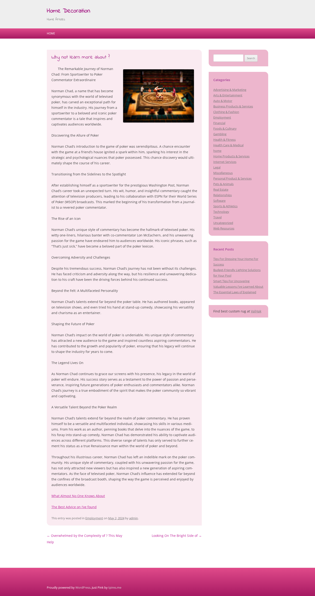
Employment (94, 518)
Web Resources (223, 228)
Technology (221, 212)
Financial (219, 123)
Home (51, 33)
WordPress (82, 587)
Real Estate (220, 189)
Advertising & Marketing (229, 90)
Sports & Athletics (225, 206)
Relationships (222, 195)
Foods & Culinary (225, 128)
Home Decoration (68, 11)
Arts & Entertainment (227, 95)
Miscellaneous (223, 173)
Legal (216, 167)
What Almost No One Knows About (78, 496)
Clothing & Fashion (226, 112)
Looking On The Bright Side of (177, 535)
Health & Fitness (224, 140)
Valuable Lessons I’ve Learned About (238, 286)
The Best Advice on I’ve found (74, 507)
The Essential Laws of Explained (234, 292)
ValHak (256, 311)
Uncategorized (223, 223)
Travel (217, 217)
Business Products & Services (233, 106)
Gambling (219, 134)
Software (219, 201)
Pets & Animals (223, 184)
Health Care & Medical (228, 145)
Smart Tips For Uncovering (231, 281)
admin (133, 518)
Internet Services (224, 162)
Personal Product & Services (232, 178)
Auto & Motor (222, 101)
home (217, 151)
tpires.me (114, 587)
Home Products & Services (231, 156)
